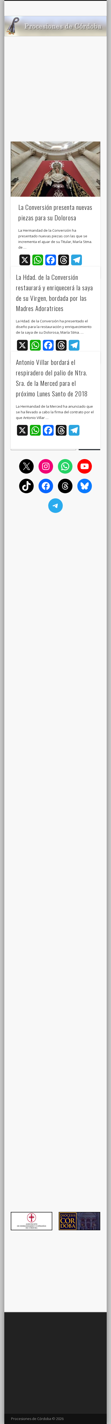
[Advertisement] (55, 97)
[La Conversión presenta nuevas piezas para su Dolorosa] (55, 169)
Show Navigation (87, 48)
